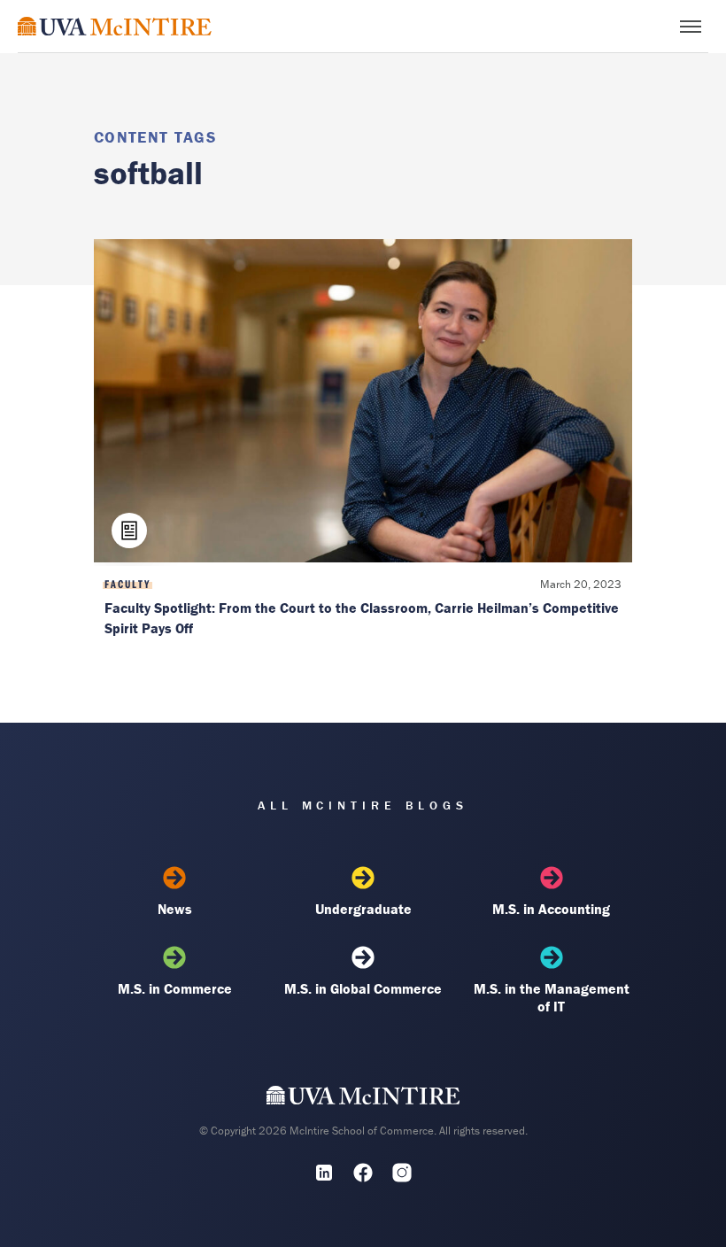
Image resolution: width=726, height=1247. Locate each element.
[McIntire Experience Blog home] (115, 26)
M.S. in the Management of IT (551, 997)
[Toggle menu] (690, 26)
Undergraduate (363, 909)
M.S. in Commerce (175, 988)
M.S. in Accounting (551, 909)
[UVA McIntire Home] (363, 1099)
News (175, 909)
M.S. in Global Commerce (363, 988)
